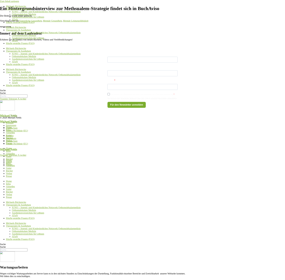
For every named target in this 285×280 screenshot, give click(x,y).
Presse (9, 143)
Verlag (9, 140)
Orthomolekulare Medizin (24, 14)
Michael (8, 115)
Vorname (112, 53)
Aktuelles (10, 132)
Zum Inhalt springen (9, 1)
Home (9, 127)
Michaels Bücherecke (16, 6)
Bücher (9, 138)
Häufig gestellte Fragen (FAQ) (20, 22)
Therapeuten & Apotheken (18, 9)
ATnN (15, 19)
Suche (3, 90)
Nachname (113, 67)
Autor (8, 135)
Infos (8, 130)
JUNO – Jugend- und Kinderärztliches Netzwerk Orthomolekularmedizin (46, 11)
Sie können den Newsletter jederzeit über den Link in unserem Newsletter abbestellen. (142, 98)
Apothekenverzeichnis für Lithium (28, 17)
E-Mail (110, 80)
